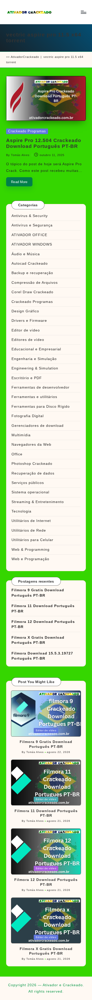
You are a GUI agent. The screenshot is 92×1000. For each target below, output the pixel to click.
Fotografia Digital (28, 416)
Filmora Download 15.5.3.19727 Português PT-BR (42, 655)
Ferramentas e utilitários (34, 397)
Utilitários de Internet (31, 521)
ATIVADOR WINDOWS (32, 244)
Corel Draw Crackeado (32, 292)
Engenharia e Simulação (34, 359)
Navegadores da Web (31, 444)
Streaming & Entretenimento (38, 502)
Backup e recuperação (32, 273)
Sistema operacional (30, 492)
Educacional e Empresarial (36, 349)
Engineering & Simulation (35, 368)
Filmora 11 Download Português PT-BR (43, 608)
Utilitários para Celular (32, 540)
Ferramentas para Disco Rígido (41, 406)
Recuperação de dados (33, 473)
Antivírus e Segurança (32, 225)
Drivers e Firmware (29, 321)
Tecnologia (21, 511)
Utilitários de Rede (29, 530)
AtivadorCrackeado (25, 56)
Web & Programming (31, 550)
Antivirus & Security (30, 216)
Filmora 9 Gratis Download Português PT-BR (38, 592)
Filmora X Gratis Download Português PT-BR (38, 640)
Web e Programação (30, 559)
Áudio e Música (26, 254)
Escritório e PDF (27, 378)
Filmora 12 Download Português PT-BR (43, 624)
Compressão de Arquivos (35, 283)
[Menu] (83, 12)
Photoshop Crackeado (32, 464)
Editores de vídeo (28, 340)
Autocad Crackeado (30, 263)
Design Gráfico (25, 311)
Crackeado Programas (27, 131)
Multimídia (21, 435)
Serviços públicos (28, 483)
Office (17, 454)
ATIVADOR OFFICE (29, 235)
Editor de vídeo (26, 330)
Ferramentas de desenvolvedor (41, 387)
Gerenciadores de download (38, 426)
